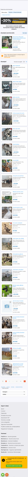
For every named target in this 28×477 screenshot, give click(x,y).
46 (20, 381)
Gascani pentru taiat (18, 207)
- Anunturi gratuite (8, 436)
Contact (3, 411)
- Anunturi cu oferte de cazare (12, 445)
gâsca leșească (16, 65)
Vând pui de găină (17, 348)
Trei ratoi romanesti (17, 222)
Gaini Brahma (16, 144)
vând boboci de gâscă (18, 269)
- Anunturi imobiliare (9, 441)
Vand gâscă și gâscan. (18, 254)
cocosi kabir (16, 160)
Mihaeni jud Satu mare (18, 191)
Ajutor (2, 409)
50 (26, 61)
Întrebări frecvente (6, 415)
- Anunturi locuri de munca (11, 443)
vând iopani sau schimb (18, 238)
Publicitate (3, 413)
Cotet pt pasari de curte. (18, 113)
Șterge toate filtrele (6, 14)
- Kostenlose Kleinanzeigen (11, 452)
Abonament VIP (5, 417)
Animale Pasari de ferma (14, 12)
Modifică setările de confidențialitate (10, 426)
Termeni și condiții (5, 420)
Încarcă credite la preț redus (14, 465)
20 (24, 61)
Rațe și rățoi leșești (17, 81)
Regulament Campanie (7, 429)
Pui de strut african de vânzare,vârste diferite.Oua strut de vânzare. (19, 38)
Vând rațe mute (16, 128)
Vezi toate (25, 33)
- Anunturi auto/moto (10, 438)
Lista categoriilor (5, 422)
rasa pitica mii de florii (18, 175)
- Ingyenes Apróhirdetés (11, 450)
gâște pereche (16, 97)
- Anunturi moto (8, 447)
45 (16, 381)
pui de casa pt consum (18, 300)
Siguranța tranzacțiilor (6, 424)
